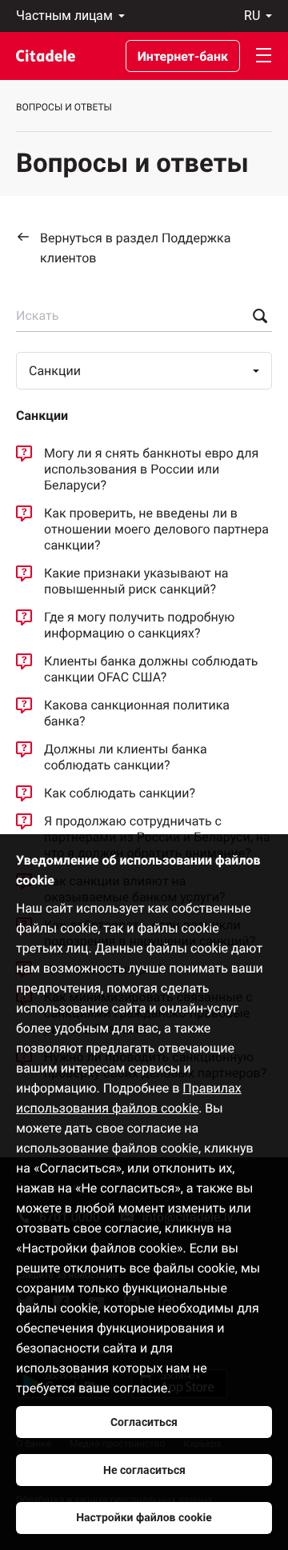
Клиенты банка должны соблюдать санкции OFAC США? (151, 669)
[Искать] (256, 316)
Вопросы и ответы (64, 107)
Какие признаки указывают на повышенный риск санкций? (136, 581)
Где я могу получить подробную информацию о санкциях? (139, 625)
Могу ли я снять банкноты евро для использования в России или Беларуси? (151, 469)
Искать (37, 315)
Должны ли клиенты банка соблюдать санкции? (125, 757)
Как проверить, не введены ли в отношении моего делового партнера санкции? (156, 529)
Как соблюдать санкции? (119, 793)
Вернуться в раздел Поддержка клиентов (135, 248)
